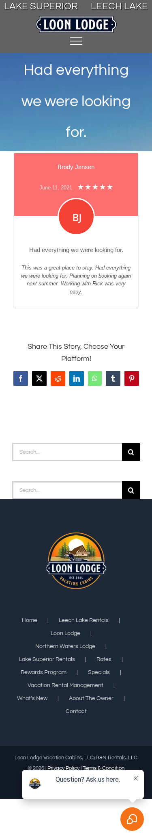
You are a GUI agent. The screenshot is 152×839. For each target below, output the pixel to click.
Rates (103, 659)
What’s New (32, 698)
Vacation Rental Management (65, 685)
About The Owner (91, 698)
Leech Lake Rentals (84, 620)
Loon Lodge (65, 633)
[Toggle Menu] (76, 41)
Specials (99, 672)
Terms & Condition (103, 768)
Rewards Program (43, 672)
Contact (76, 711)
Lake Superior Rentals (47, 659)
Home (29, 620)
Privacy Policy (63, 768)
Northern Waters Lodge (65, 646)
